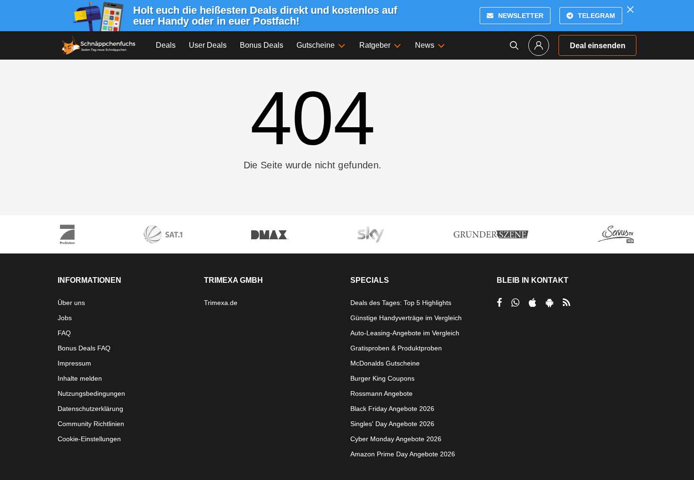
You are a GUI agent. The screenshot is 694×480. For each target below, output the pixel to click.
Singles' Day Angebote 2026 (392, 424)
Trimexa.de (220, 302)
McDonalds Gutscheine (385, 363)
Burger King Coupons (382, 378)
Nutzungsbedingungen (91, 393)
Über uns (71, 302)
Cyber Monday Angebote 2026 (395, 439)
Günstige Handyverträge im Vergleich (406, 318)
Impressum (74, 363)
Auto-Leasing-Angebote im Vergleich (404, 333)
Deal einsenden (598, 46)
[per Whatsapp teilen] (515, 302)
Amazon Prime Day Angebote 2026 (402, 454)
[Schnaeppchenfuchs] (99, 45)
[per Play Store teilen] (549, 302)
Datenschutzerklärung (90, 408)
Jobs (65, 318)
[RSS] (566, 302)
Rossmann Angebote (381, 393)
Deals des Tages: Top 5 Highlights (400, 302)
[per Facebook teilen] (499, 302)
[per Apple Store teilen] (532, 302)
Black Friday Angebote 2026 (392, 408)
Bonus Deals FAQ (84, 348)
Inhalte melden (80, 378)
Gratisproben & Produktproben (396, 348)
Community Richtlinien (91, 424)
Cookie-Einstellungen (89, 439)
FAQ (64, 333)
